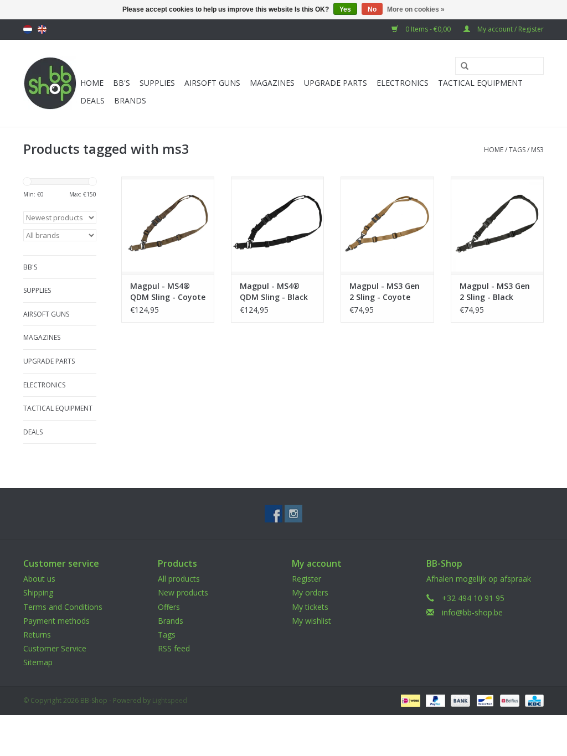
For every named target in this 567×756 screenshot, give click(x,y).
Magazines (272, 82)
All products (179, 578)
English (42, 29)
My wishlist (311, 620)
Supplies (157, 82)
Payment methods (56, 620)
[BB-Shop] (50, 83)
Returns (37, 634)
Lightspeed (169, 700)
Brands (130, 100)
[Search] (460, 66)
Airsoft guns (212, 82)
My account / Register (510, 29)
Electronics (403, 82)
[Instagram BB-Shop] (293, 513)
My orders (310, 592)
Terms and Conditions (62, 607)
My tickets (310, 607)
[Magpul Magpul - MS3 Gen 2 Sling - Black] (497, 225)
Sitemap (38, 662)
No (372, 9)
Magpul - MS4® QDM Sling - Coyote (167, 291)
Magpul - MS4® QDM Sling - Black (274, 291)
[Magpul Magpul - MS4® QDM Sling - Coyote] (167, 225)
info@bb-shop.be (472, 612)
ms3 (537, 149)
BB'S (121, 82)
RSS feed (174, 648)
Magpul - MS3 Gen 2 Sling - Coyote (384, 291)
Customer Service (54, 648)
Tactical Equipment (480, 82)
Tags (517, 149)
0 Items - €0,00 (428, 29)
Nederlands (27, 29)
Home (92, 82)
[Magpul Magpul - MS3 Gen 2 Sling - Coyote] (387, 225)
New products (183, 592)
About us (39, 578)
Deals (92, 100)
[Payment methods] (409, 700)
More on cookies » (416, 9)
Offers (169, 607)
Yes (345, 9)
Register (306, 578)
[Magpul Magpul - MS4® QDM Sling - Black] (277, 225)
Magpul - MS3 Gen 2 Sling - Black (495, 291)
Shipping (38, 592)
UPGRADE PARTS (335, 82)
